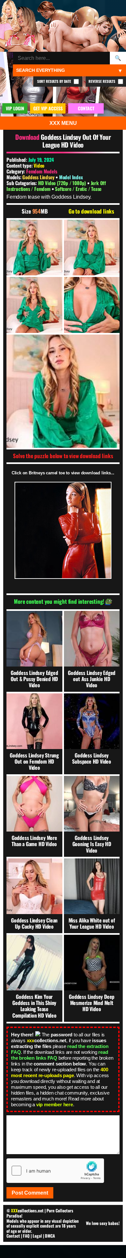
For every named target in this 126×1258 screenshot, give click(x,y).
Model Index (71, 177)
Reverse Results (102, 81)
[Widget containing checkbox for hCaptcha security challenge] (55, 1170)
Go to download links (91, 211)
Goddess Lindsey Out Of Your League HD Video (76, 140)
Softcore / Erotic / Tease (78, 188)
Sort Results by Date (54, 81)
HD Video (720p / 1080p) (62, 182)
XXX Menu (63, 123)
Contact (13, 1235)
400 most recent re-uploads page (59, 1072)
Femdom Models (41, 171)
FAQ (26, 1235)
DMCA (50, 1235)
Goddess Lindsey (39, 177)
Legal (37, 1235)
